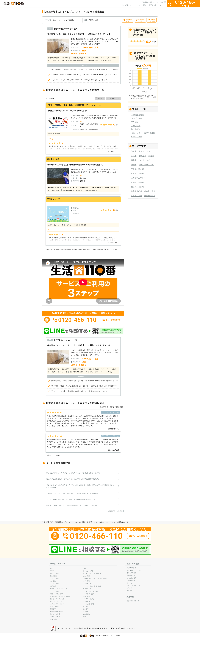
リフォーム (86, 611)
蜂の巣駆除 (135, 129)
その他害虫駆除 (137, 115)
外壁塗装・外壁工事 (56, 611)
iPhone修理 (54, 619)
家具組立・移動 (55, 616)
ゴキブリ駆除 (136, 118)
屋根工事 (53, 609)
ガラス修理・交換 (88, 594)
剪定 (51, 568)
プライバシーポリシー (134, 585)
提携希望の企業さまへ (134, 601)
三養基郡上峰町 (137, 173)
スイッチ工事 (54, 591)
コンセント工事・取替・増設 (92, 586)
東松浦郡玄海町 (137, 182)
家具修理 (86, 606)
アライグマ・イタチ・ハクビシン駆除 (95, 578)
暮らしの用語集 (131, 573)
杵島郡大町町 (136, 191)
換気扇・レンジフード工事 (58, 589)
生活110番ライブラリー (157, 5)
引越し (85, 616)
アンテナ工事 (87, 583)
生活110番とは (125, 5)
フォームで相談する (113, 320)
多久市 (133, 156)
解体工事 (86, 609)
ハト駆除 (53, 581)
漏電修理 (53, 586)
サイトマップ (131, 583)
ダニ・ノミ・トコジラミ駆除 (143, 133)
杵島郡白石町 (136, 195)
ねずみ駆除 (86, 581)
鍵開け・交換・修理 (56, 594)
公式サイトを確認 (77, 53)
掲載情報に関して (132, 575)
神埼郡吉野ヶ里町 (146, 164)
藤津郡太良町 (149, 195)
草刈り (52, 571)
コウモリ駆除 (54, 583)
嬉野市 (149, 160)
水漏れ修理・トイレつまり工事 (60, 596)
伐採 (84, 568)
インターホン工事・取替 (90, 591)
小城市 (141, 160)
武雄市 (151, 156)
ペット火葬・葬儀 (88, 604)
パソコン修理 (54, 606)
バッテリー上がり (88, 599)
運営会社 (129, 591)
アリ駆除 (135, 122)
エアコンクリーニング (57, 604)
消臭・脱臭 (86, 601)
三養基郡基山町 (137, 169)
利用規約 (129, 588)
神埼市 (133, 164)
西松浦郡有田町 (137, 187)
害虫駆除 (58, 522)
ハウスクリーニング (56, 601)
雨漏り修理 (86, 596)
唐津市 (141, 151)
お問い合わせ (131, 580)
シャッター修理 (88, 571)
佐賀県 (89, 522)
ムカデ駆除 (135, 126)
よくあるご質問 (161, 2)
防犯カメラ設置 (55, 614)
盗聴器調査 (86, 614)
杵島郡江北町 (149, 191)
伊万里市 (142, 156)
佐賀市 (133, 151)
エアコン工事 (87, 589)
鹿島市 (133, 160)
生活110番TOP (47, 522)
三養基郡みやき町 (138, 178)
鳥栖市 (149, 151)
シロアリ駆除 (136, 136)
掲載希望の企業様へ (147, 2)
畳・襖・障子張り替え (57, 599)
